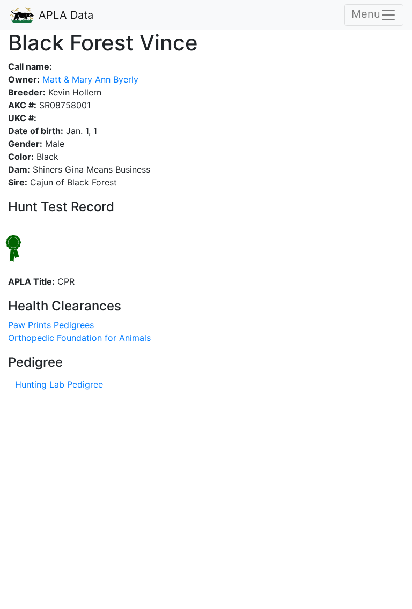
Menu (365, 14)
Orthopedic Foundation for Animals (79, 337)
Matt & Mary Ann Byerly (89, 79)
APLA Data (64, 15)
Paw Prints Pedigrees (51, 325)
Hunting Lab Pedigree (59, 384)
